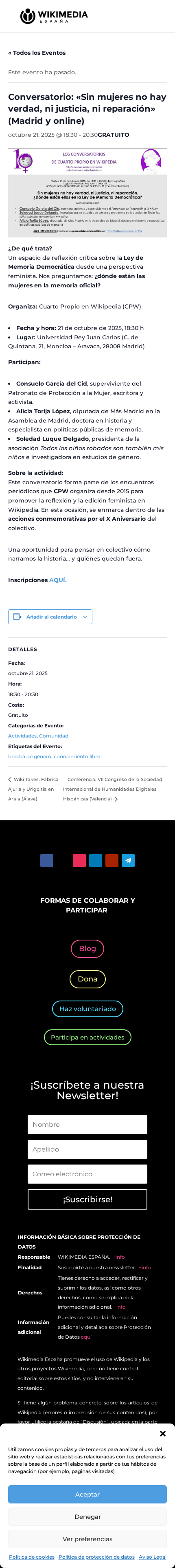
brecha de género (29, 756)
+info (119, 1257)
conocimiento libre (77, 756)
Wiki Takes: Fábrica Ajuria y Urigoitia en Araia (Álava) (33, 789)
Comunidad (53, 736)
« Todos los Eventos (37, 52)
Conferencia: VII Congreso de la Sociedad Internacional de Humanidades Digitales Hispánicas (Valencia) (112, 789)
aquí (86, 1337)
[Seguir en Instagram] (79, 860)
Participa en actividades (88, 1037)
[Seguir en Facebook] (46, 860)
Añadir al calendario (51, 617)
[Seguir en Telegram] (128, 860)
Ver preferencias (88, 1539)
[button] (163, 1434)
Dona (88, 979)
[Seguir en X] (63, 860)
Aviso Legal (152, 1557)
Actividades (22, 736)
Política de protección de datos (97, 1557)
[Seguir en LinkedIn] (95, 860)
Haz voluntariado (87, 1009)
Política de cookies (32, 1557)
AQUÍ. (58, 580)
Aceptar (87, 1494)
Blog (87, 948)
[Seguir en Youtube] (111, 860)
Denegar (87, 1517)
